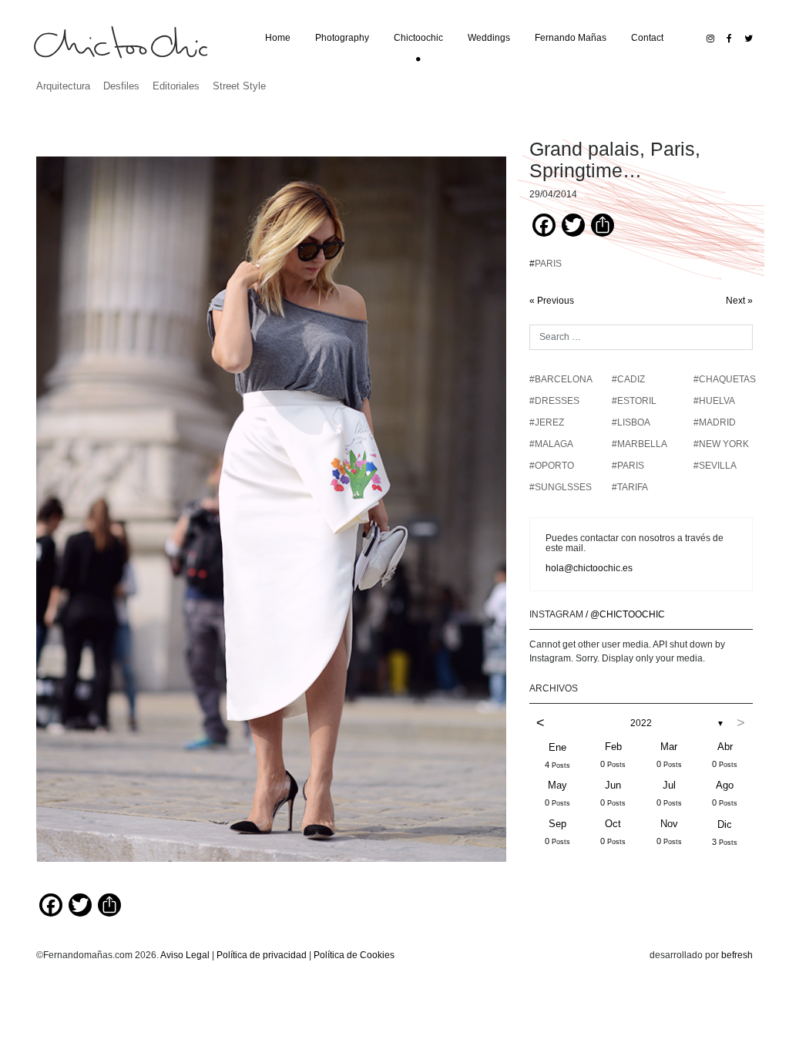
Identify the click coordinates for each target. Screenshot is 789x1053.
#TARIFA (630, 487)
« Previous (551, 300)
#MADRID (714, 422)
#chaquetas (724, 379)
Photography (342, 37)
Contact (647, 37)
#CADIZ (628, 379)
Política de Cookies (354, 955)
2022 (641, 723)
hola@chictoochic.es (589, 568)
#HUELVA (714, 400)
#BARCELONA (561, 379)
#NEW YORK (721, 444)
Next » (739, 300)
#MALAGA (551, 444)
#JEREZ (546, 422)
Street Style (239, 86)
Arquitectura (63, 86)
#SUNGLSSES (560, 487)
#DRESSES (554, 400)
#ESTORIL (634, 400)
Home (277, 37)
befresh (737, 955)
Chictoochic (418, 37)
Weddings (489, 37)
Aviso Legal (185, 955)
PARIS (548, 263)
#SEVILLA (715, 465)
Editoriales (176, 86)
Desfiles (121, 86)
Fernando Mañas (570, 37)
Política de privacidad (262, 955)
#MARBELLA (639, 444)
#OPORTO (551, 465)
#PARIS (628, 465)
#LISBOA (631, 422)
